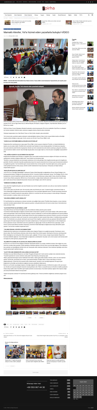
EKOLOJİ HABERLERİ (54, 397)
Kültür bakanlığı (34, 324)
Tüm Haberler (8, 15)
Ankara (22, 324)
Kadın (54, 15)
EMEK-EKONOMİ (53, 391)
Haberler (47, 1)
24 (83, 394)
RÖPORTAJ (25, 1)
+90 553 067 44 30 (36, 387)
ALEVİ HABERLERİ (50, 345)
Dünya (36, 15)
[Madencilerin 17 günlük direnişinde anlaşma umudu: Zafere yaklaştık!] (15, 352)
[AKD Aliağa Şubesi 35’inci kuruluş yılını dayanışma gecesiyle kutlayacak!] (90, 103)
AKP (7, 324)
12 (89, 390)
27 (91, 394)
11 (86, 390)
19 (89, 392)
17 (83, 392)
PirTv (43, 1)
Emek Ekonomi (62, 15)
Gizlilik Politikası (53, 1)
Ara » (77, 399)
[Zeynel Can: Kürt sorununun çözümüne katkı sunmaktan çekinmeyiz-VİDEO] (90, 73)
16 (80, 392)
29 (77, 397)
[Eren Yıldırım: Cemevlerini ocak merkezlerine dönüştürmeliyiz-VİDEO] (90, 91)
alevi (11, 324)
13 (91, 390)
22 (77, 394)
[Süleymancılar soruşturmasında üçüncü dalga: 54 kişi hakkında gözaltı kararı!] (90, 85)
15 (77, 392)
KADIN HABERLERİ (54, 394)
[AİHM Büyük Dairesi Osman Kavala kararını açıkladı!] (90, 97)
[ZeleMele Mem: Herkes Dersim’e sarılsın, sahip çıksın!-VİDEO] (90, 44)
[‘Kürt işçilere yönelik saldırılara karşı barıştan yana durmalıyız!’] (90, 79)
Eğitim (70, 15)
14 (74, 392)
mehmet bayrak (41, 324)
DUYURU (39, 1)
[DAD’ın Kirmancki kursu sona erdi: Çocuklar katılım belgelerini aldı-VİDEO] (8, 22)
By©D (92, 407)
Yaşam (42, 15)
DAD (29, 324)
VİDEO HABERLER (54, 383)
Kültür (75, 15)
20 (91, 392)
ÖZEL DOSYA (19, 1)
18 (86, 392)
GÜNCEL (7, 345)
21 (74, 394)
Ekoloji (48, 15)
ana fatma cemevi (16, 324)
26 (89, 394)
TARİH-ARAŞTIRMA (32, 1)
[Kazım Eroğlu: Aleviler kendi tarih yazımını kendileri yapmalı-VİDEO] (69, 22)
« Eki (74, 399)
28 (74, 397)
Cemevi (26, 324)
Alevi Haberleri (18, 15)
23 (80, 394)
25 (86, 394)
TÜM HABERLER (53, 380)
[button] (16, 313)
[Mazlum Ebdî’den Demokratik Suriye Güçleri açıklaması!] (90, 109)
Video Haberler (28, 15)
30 (80, 397)
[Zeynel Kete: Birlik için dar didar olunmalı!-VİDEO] (38, 22)
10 (83, 390)
